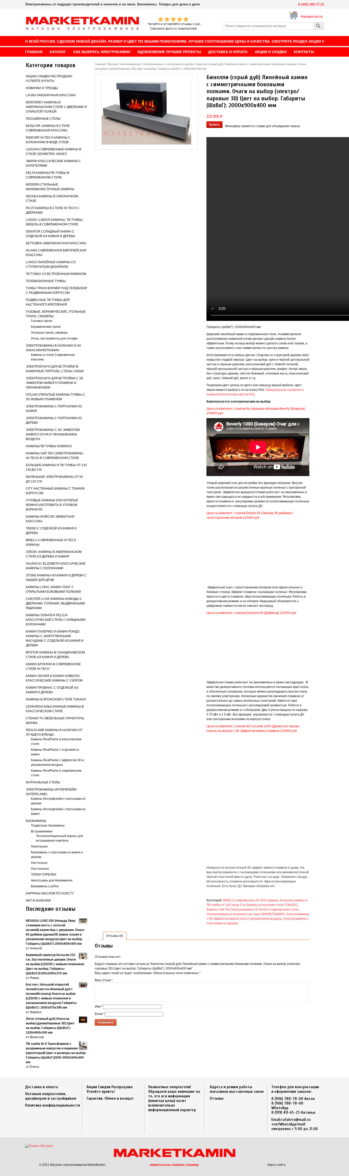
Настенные (39, 863)
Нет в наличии (38, 900)
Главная (100, 64)
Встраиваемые (42, 831)
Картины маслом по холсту (50, 893)
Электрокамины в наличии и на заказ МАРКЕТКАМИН (245, 914)
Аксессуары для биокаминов (51, 880)
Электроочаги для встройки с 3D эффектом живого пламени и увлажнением (54, 383)
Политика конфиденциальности (52, 1105)
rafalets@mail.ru (295, 1119)
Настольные (40, 868)
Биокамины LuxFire (45, 886)
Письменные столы (43, 118)
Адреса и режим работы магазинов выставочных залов (237, 1089)
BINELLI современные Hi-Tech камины (250, 900)
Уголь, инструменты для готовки (54, 338)
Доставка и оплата (41, 1087)
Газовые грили (41, 321)
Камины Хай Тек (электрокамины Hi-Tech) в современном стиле (252, 909)
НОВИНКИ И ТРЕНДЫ (42, 88)
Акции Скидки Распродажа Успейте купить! (110, 1089)
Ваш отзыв (104, 980)
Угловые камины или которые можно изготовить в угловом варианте (52, 505)
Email (100, 1014)
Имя (99, 1006)
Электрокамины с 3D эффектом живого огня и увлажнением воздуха (53, 434)
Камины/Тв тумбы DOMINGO (49, 446)
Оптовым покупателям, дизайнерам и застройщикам (50, 1096)
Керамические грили (46, 327)
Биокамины (36, 821)
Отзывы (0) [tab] (114, 936)
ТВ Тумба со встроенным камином (56, 274)
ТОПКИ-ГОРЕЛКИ (43, 874)
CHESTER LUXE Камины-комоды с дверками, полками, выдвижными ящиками (55, 603)
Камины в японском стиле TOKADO (56, 699)
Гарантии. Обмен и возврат (110, 1098)
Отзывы (217, 1098)
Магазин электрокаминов (124, 64)
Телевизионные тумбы (46, 281)
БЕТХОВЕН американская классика (56, 243)
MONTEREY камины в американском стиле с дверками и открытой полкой (56, 107)
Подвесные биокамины (48, 825)
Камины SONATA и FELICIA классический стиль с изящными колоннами (56, 619)
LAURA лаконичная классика (51, 95)
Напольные (39, 846)
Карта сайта (276, 1165)
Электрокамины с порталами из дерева (168, 64)
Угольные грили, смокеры (49, 332)
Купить (214, 124)
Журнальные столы (43, 782)
